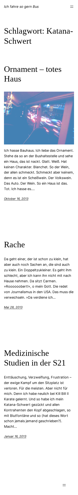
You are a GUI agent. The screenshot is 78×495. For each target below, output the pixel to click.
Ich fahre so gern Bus (21, 7)
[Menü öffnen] (71, 6)
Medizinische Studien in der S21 (35, 357)
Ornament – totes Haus (33, 73)
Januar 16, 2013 (15, 436)
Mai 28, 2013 (13, 307)
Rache (14, 244)
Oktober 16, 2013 (16, 199)
